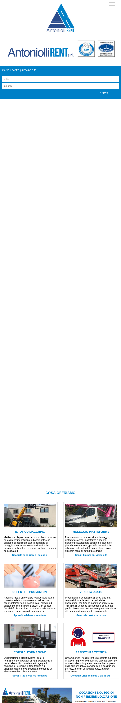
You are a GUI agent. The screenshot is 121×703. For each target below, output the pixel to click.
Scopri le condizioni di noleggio (30, 555)
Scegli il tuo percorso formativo (29, 675)
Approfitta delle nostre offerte (30, 615)
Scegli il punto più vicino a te (91, 555)
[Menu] (112, 4)
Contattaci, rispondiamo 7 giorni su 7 (91, 675)
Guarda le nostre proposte (91, 615)
